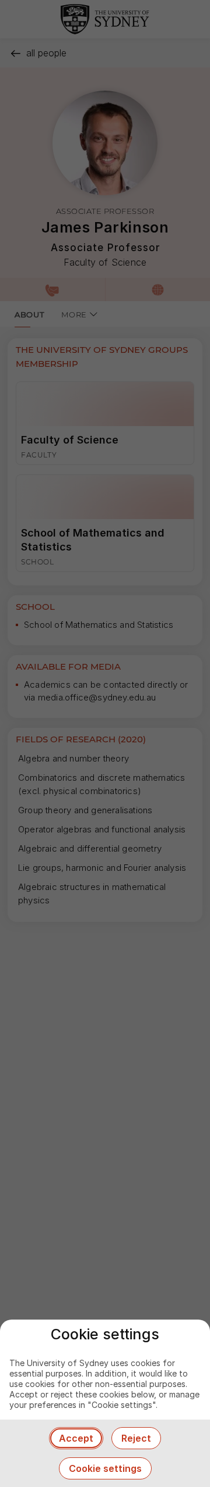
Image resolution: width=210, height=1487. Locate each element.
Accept (76, 1438)
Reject (136, 1438)
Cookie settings (105, 1468)
